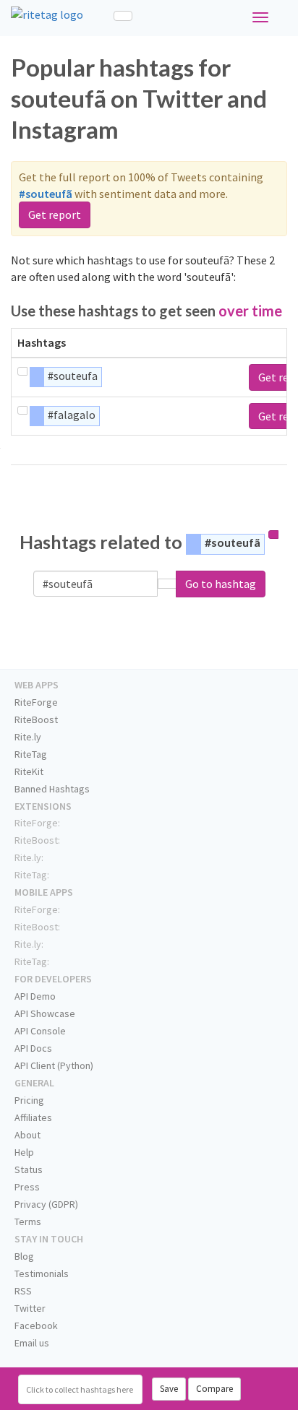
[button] (167, 584)
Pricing (29, 1100)
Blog (24, 1256)
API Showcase (44, 1013)
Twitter (30, 1308)
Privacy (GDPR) (46, 1204)
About (27, 1134)
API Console (40, 1030)
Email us (31, 1342)
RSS (23, 1290)
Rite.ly (27, 736)
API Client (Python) (53, 1065)
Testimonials (41, 1273)
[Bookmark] (22, 371)
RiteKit (28, 771)
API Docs (33, 1048)
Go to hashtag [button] (220, 583)
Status (28, 1169)
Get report (54, 214)
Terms (27, 1221)
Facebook (36, 1325)
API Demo (35, 996)
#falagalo (71, 414)
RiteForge (36, 702)
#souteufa (73, 375)
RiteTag (30, 754)
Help (24, 1152)
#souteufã (232, 542)
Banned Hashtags (52, 788)
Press (27, 1186)
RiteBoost (36, 719)
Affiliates (33, 1117)
